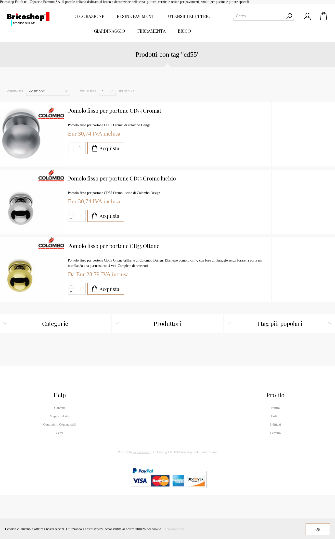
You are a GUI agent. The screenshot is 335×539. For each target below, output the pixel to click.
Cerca (60, 433)
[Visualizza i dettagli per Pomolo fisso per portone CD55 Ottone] (32, 269)
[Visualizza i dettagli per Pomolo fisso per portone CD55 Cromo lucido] (32, 202)
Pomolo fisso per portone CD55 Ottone (113, 245)
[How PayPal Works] (168, 490)
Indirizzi (275, 424)
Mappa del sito (60, 416)
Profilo (275, 408)
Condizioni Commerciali (59, 424)
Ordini (275, 416)
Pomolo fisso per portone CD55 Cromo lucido (122, 178)
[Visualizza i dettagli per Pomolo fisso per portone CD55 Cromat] (32, 134)
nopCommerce (141, 452)
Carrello (324, 16)
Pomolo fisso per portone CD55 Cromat (114, 110)
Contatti (59, 408)
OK (317, 529)
